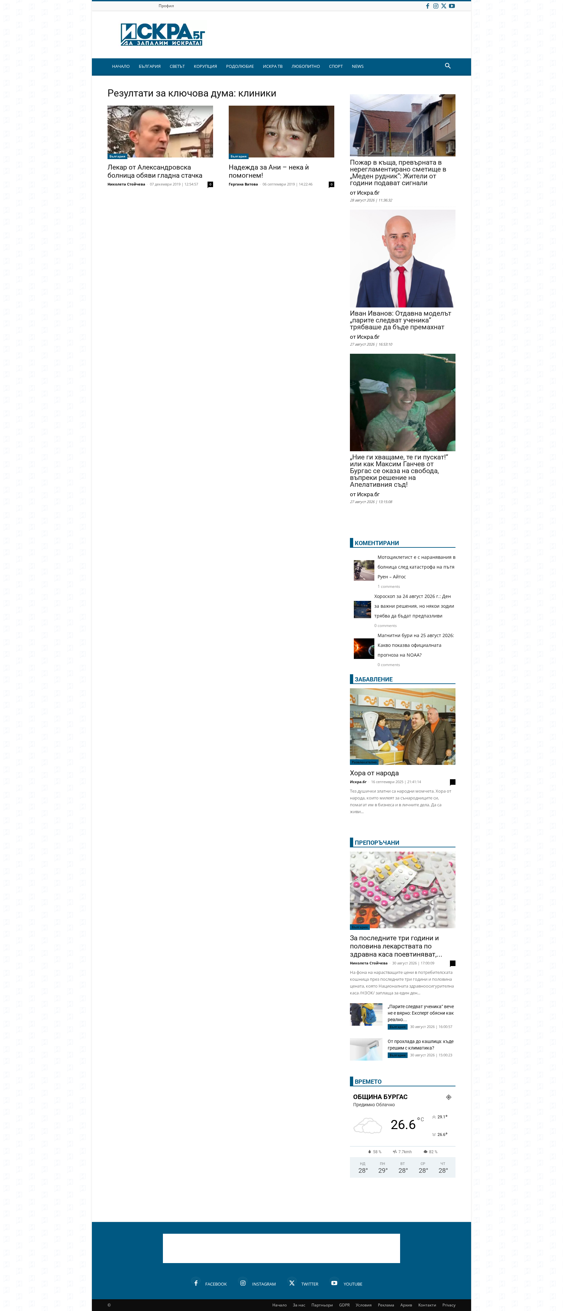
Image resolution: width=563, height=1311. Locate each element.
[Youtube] (451, 5)
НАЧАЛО (121, 66)
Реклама (386, 1305)
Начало (279, 1305)
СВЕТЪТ (177, 66)
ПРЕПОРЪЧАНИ (377, 842)
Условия (364, 1305)
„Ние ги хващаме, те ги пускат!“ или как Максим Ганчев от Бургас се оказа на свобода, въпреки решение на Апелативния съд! (399, 471)
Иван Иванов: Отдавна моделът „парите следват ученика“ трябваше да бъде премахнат (400, 320)
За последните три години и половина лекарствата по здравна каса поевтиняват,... (396, 946)
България (117, 156)
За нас (299, 1305)
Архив (406, 1305)
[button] (447, 67)
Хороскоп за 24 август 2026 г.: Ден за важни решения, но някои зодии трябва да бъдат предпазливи (414, 606)
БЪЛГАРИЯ (150, 66)
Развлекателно (364, 762)
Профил (166, 5)
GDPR (344, 1305)
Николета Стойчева (126, 184)
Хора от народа (374, 773)
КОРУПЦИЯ (205, 66)
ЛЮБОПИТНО (306, 66)
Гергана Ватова (243, 184)
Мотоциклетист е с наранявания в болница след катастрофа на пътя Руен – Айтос (416, 567)
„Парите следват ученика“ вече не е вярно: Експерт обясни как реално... (421, 1013)
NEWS (358, 66)
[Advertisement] (281, 1248)
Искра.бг (358, 781)
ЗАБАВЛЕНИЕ (374, 679)
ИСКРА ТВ (272, 66)
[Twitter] (443, 5)
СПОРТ (336, 66)
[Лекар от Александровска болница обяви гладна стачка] (160, 132)
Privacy (448, 1305)
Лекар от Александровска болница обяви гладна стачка (155, 171)
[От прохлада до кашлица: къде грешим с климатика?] (366, 1050)
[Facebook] (427, 5)
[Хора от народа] (402, 726)
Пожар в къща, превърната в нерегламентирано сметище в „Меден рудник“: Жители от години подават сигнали (398, 172)
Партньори (322, 1305)
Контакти (427, 1305)
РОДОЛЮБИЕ (240, 66)
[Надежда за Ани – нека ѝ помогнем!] (281, 132)
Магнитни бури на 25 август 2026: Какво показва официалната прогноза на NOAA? (416, 645)
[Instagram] (435, 5)
